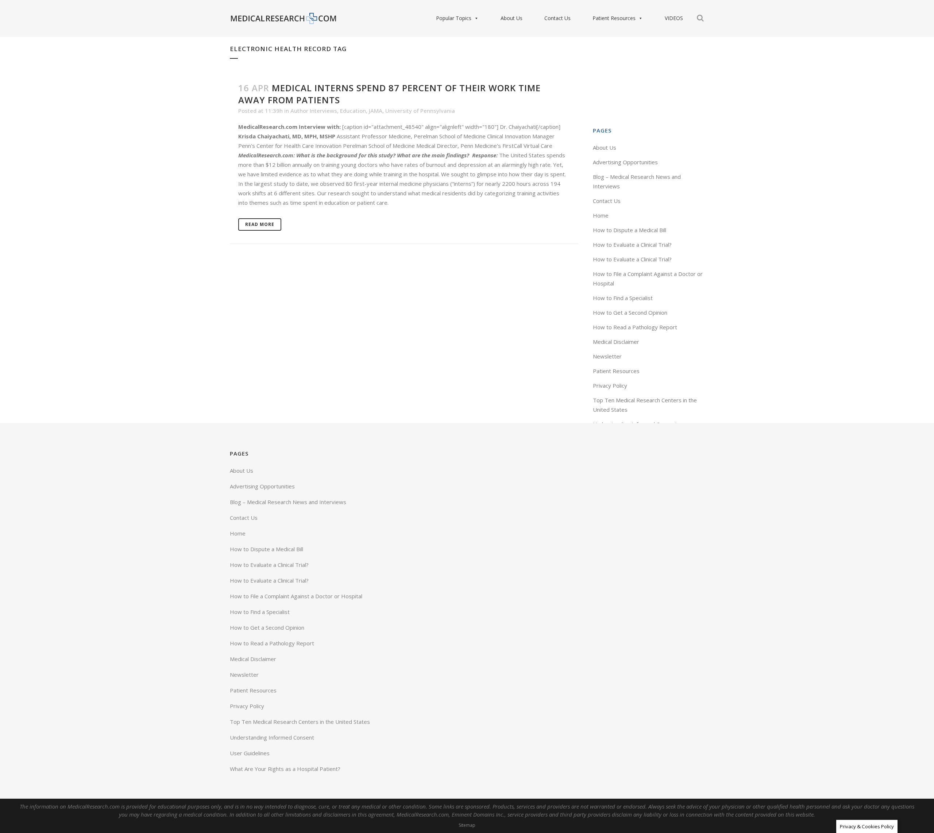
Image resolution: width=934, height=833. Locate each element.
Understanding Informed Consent (272, 737)
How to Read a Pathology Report (635, 327)
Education (353, 110)
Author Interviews (313, 110)
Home (601, 215)
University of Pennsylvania (420, 110)
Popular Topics (453, 18)
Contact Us (557, 18)
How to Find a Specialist (623, 298)
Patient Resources (614, 18)
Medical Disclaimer (616, 341)
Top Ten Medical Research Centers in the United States (300, 721)
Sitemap (467, 825)
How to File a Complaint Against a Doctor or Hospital (296, 596)
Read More (259, 224)
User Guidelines (250, 753)
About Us (511, 18)
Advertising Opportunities (625, 162)
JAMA (375, 110)
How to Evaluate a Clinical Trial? (632, 244)
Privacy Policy (610, 385)
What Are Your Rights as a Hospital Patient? (285, 768)
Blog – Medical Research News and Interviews (288, 502)
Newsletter (607, 356)
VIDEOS (674, 18)
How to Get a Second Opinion (630, 312)
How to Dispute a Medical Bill (629, 230)
